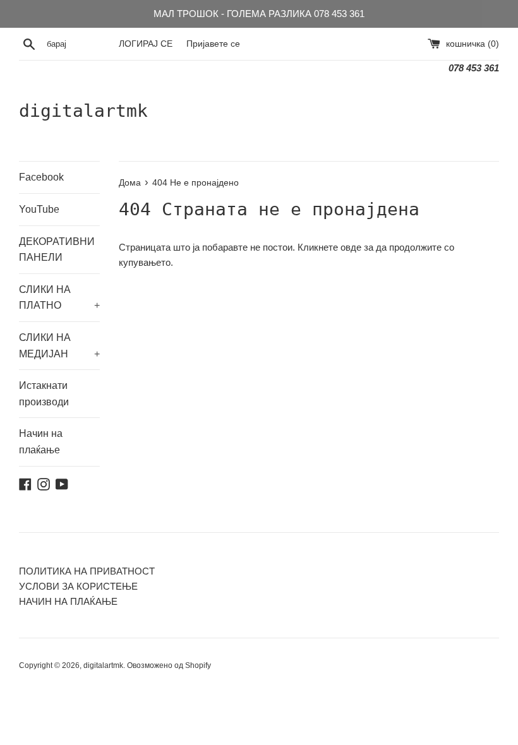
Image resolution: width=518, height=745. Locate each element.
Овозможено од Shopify (169, 665)
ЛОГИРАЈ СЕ (145, 44)
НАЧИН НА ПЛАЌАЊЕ (68, 601)
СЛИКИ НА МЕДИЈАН (59, 345)
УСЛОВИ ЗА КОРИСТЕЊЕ (78, 586)
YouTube (39, 209)
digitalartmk (83, 110)
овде (350, 247)
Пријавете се (213, 44)
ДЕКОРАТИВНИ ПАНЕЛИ (57, 249)
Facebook (41, 177)
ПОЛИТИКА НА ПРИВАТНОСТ (87, 571)
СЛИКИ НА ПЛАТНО (59, 297)
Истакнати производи (44, 393)
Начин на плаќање (41, 441)
